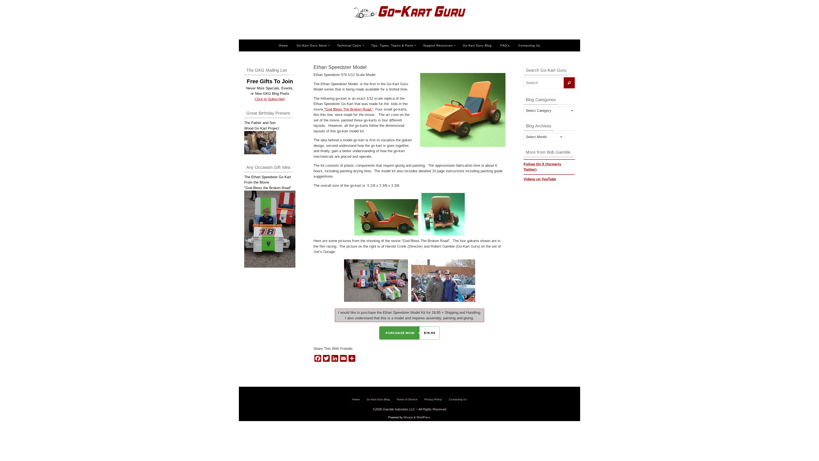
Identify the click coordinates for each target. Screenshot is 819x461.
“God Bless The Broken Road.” (348, 109)
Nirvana (408, 417)
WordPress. (424, 417)
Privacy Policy (433, 399)
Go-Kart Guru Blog (378, 399)
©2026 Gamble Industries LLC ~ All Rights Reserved (409, 409)
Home (356, 399)
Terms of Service (407, 399)
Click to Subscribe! (270, 99)
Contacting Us (458, 399)
